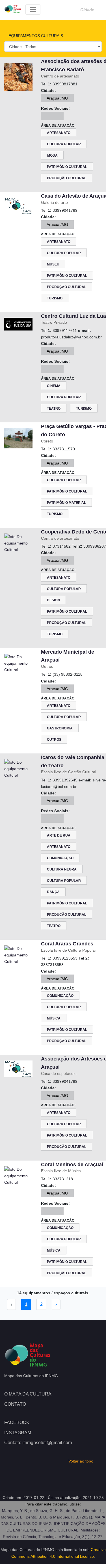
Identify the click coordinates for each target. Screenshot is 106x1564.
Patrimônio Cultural (67, 167)
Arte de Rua (58, 835)
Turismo (54, 298)
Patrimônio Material (66, 503)
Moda (52, 155)
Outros (54, 740)
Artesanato (58, 133)
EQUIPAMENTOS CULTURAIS (35, 35)
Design (53, 600)
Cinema (53, 386)
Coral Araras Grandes (67, 944)
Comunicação (60, 858)
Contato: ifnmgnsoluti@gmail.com (38, 1442)
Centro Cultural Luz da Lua (73, 316)
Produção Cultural (66, 178)
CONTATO (15, 1404)
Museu (53, 264)
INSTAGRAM (17, 1432)
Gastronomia (60, 728)
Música (53, 1018)
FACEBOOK (16, 1422)
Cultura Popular (64, 144)
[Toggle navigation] (32, 9)
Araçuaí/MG (57, 98)
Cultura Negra (62, 869)
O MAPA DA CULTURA (27, 1394)
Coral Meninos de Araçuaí (72, 1164)
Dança (53, 892)
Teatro (53, 409)
